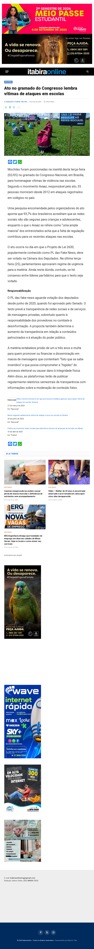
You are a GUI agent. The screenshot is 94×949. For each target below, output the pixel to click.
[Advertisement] (47, 662)
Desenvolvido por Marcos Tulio (66, 940)
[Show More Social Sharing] (19, 107)
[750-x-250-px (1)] (47, 19)
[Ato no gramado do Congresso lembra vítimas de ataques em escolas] (47, 134)
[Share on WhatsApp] (6, 107)
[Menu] (7, 71)
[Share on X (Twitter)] (14, 107)
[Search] (87, 71)
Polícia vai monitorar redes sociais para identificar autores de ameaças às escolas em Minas (45, 428)
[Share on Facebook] (10, 107)
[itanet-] (22, 813)
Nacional (8, 82)
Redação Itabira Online (16, 102)
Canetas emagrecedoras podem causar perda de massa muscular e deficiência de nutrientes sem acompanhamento (23, 494)
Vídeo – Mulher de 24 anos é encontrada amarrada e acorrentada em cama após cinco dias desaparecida (66, 494)
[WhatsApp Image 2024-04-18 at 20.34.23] (22, 758)
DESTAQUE (8, 487)
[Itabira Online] (47, 72)
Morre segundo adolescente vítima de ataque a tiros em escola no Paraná (38, 415)
